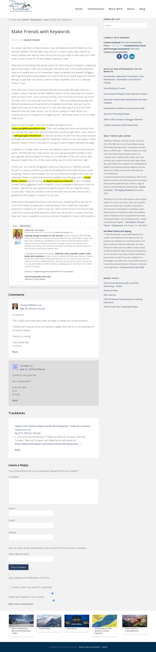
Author (15, 226)
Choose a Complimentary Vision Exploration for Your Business (49, 271)
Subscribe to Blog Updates (35, 279)
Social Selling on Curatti (114, 88)
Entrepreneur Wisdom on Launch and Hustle (124, 108)
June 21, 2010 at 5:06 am (32, 369)
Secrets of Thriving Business (117, 114)
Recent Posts (25, 226)
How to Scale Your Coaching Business (121, 306)
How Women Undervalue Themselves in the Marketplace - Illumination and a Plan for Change (124, 79)
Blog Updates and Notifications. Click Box (29, 577)
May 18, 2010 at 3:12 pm (32, 308)
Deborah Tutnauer (34, 230)
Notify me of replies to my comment (26, 596)
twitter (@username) (19, 553)
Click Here (117, 42)
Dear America (110, 295)
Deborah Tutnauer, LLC (64, 232)
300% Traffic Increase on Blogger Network (123, 119)
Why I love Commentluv (21, 603)
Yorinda (24, 365)
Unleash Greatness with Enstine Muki (121, 125)
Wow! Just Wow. (111, 290)
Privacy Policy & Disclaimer (89, 647)
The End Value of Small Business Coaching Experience (103, 630)
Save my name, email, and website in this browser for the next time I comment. (48, 548)
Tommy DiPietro (28, 305)
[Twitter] (19, 242)
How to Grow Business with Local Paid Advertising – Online (20, 630)
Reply (15, 351)
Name (12, 508)
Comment (13, 476)
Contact (104, 647)
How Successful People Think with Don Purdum (125, 94)
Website (12, 532)
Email (12, 520)
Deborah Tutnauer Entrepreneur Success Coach (30, 8)
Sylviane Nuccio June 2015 (132, 267)
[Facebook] (16, 242)
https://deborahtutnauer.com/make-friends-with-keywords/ (46, 443)
